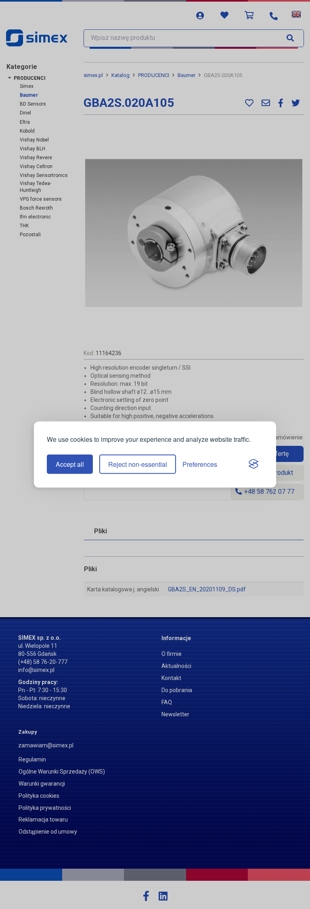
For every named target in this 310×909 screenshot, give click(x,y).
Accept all (70, 464)
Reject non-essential (137, 464)
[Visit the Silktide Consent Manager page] (253, 464)
